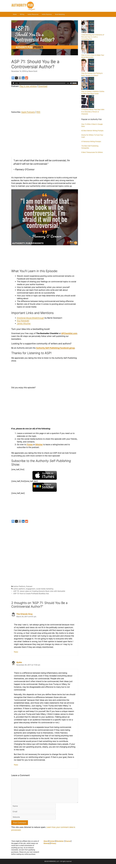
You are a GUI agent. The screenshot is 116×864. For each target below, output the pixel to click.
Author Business (47, 14)
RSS (38, 112)
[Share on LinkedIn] (23, 78)
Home (15, 14)
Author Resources (33, 14)
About (46, 841)
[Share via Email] (19, 78)
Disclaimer (60, 841)
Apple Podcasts (28, 112)
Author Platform (19, 586)
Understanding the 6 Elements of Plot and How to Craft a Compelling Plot (92, 37)
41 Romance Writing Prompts (91, 141)
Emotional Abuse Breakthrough (30, 318)
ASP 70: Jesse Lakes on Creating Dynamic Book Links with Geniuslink (39, 591)
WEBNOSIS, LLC (54, 861)
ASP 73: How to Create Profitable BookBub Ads (31, 594)
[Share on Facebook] (13, 78)
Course (67, 841)
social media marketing (44, 589)
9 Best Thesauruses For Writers (92, 152)
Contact (52, 841)
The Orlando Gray (24, 614)
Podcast (29, 586)
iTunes (30, 444)
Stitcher (39, 444)
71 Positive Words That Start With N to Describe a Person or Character (92, 112)
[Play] (13, 83)
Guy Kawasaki (23, 321)
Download (42, 86)
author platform (19, 589)
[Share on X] (16, 78)
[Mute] (71, 83)
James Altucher (24, 323)
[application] (44, 83)
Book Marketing (60, 14)
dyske (19, 662)
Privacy (53, 843)
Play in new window (28, 86)
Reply (16, 652)
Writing (22, 14)
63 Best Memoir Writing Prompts (92, 130)
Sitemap (47, 843)
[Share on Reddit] (26, 78)
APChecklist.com (69, 333)
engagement (30, 589)
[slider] (74, 83)
